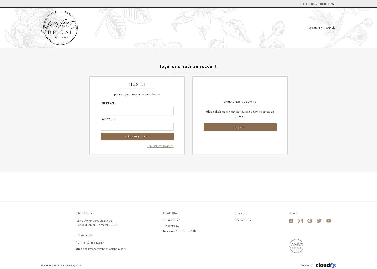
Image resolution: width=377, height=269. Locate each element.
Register (313, 27)
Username (108, 103)
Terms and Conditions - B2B (179, 231)
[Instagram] (300, 222)
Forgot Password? (160, 146)
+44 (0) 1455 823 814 (92, 242)
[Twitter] (319, 222)
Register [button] (240, 127)
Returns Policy (171, 219)
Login (328, 27)
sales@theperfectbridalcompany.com (103, 248)
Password (108, 119)
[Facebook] (291, 222)
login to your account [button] (137, 136)
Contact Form (243, 219)
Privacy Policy (171, 225)
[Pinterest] (309, 222)
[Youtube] (328, 222)
